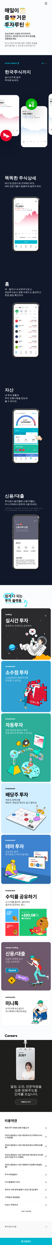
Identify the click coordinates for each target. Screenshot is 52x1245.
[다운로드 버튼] (46, 1127)
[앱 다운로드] (26, 1241)
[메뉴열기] (46, 3)
